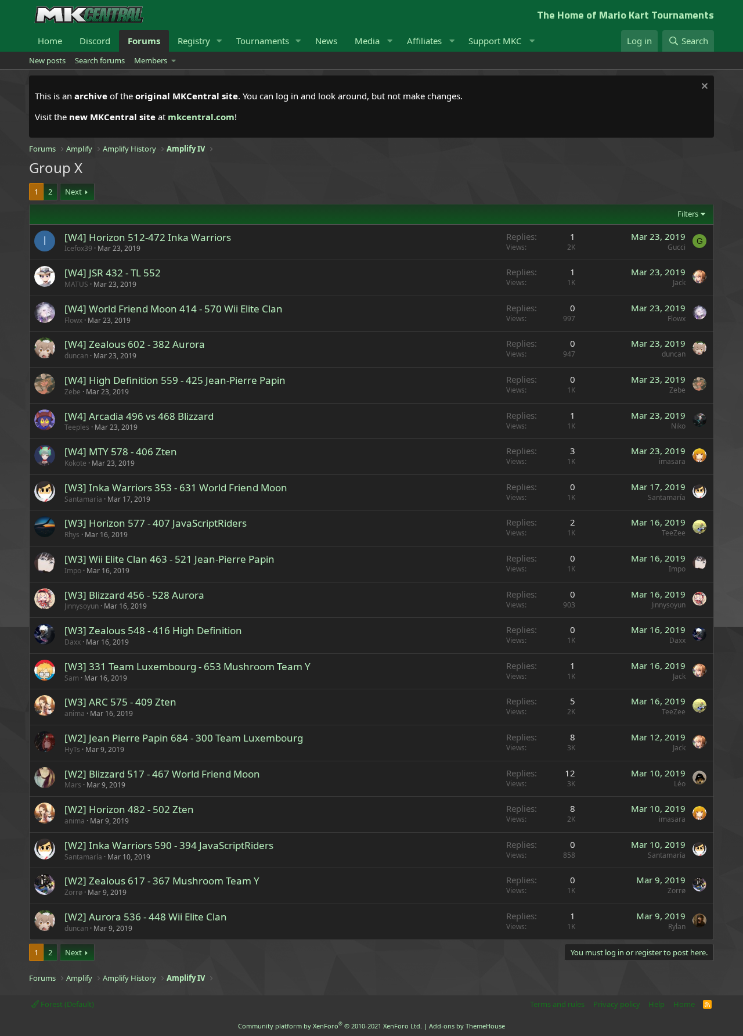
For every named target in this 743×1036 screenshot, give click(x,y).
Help (656, 1004)
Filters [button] (687, 213)
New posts (47, 60)
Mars (72, 785)
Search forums (100, 60)
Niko (678, 426)
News (326, 40)
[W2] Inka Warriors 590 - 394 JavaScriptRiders (168, 845)
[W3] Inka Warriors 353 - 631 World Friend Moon (175, 487)
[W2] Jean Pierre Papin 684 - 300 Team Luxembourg (183, 737)
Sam (71, 678)
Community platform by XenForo (330, 1025)
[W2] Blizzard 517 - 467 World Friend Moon (162, 773)
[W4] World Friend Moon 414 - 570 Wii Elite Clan (173, 308)
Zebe (72, 392)
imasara (672, 461)
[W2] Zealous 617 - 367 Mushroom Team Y (161, 880)
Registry (194, 40)
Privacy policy (616, 1004)
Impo (72, 570)
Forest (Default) (66, 1004)
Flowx (73, 320)
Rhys (72, 534)
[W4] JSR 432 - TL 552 (112, 272)
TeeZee (674, 533)
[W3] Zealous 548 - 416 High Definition (153, 630)
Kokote (75, 463)
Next (73, 191)
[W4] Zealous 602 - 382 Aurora (134, 344)
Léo (680, 784)
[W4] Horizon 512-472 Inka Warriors (147, 237)
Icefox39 (78, 248)
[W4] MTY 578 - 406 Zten (120, 451)
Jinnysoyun (81, 606)
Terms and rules (557, 1004)
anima (74, 713)
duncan (76, 356)
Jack (679, 282)
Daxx (72, 642)
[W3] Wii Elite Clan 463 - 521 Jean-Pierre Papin (169, 559)
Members (150, 60)
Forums (144, 40)
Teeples (76, 427)
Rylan (677, 926)
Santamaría (83, 499)
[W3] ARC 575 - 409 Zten (120, 701)
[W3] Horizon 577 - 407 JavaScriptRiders (155, 523)
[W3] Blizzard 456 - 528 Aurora (134, 595)
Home (50, 40)
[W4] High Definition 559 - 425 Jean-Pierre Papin (175, 380)
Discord (95, 40)
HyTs (72, 749)
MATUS (76, 284)
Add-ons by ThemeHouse (467, 1025)
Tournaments (262, 40)
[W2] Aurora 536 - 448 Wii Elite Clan (145, 916)
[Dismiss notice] (703, 87)
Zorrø (73, 892)
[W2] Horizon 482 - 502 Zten (129, 809)
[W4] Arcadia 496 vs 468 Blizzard (139, 416)
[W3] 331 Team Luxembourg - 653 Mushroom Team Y (187, 666)
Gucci (677, 247)
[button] (219, 41)
